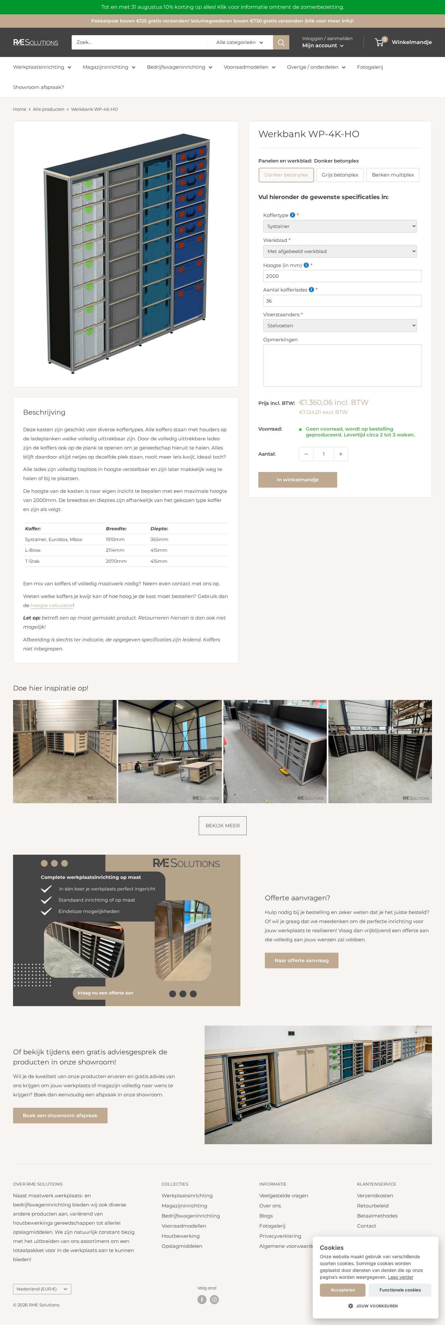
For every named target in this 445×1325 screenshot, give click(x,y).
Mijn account (320, 45)
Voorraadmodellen (246, 67)
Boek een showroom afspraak (60, 1115)
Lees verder (400, 1277)
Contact (366, 1226)
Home (19, 109)
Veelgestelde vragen (283, 1195)
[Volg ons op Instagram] (214, 1299)
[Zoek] (281, 42)
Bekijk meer (223, 825)
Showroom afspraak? (38, 87)
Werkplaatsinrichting (38, 67)
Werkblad (275, 240)
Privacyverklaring (280, 1236)
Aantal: (267, 454)
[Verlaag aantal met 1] (306, 454)
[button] (375, 1306)
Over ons (270, 1206)
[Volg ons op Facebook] (202, 1299)
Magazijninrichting (105, 67)
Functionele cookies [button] (400, 1289)
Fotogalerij (370, 67)
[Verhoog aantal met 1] (341, 454)
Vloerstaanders (281, 314)
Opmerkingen (280, 339)
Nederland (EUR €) (37, 1289)
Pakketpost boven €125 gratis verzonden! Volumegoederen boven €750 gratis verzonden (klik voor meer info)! (222, 21)
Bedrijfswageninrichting (176, 67)
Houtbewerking (181, 1236)
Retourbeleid (373, 1206)
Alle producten (49, 109)
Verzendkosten (375, 1195)
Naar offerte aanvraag (302, 960)
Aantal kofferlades (285, 290)
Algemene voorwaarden (288, 1246)
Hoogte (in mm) (282, 266)
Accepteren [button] (343, 1289)
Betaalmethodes (377, 1216)
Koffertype (275, 215)
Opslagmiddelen (182, 1246)
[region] (222, 7)
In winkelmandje (298, 480)
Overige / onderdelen (312, 67)
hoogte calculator (52, 605)
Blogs (266, 1216)
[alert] (375, 1277)
